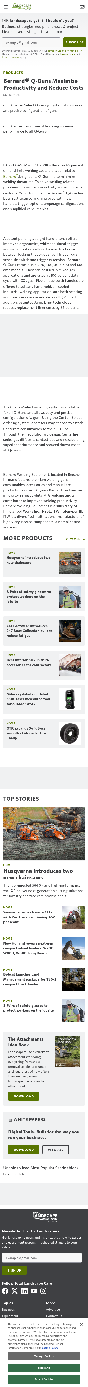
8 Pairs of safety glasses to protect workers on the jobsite (29, 597)
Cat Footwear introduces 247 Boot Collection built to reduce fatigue (30, 631)
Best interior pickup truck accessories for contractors (29, 662)
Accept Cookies (44, 1379)
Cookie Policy (50, 1347)
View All (55, 1150)
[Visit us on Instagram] (43, 1290)
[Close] (81, 1324)
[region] (44, 1352)
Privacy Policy (68, 53)
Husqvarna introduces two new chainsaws (28, 560)
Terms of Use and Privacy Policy (65, 50)
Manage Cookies (44, 1356)
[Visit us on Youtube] (34, 1290)
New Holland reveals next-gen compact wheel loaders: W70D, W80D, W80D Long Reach (28, 948)
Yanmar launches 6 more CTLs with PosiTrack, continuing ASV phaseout (29, 917)
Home (11, 552)
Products (13, 72)
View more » (75, 539)
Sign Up (14, 1270)
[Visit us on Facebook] (5, 1290)
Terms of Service (11, 57)
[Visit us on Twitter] (14, 1290)
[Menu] (5, 6)
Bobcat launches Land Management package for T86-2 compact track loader (29, 979)
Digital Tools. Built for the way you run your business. (43, 1134)
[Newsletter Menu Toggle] (82, 6)
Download (24, 1096)
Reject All (44, 1367)
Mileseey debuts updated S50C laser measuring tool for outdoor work (28, 699)
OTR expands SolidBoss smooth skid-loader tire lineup (26, 733)
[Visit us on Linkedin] (24, 1290)
